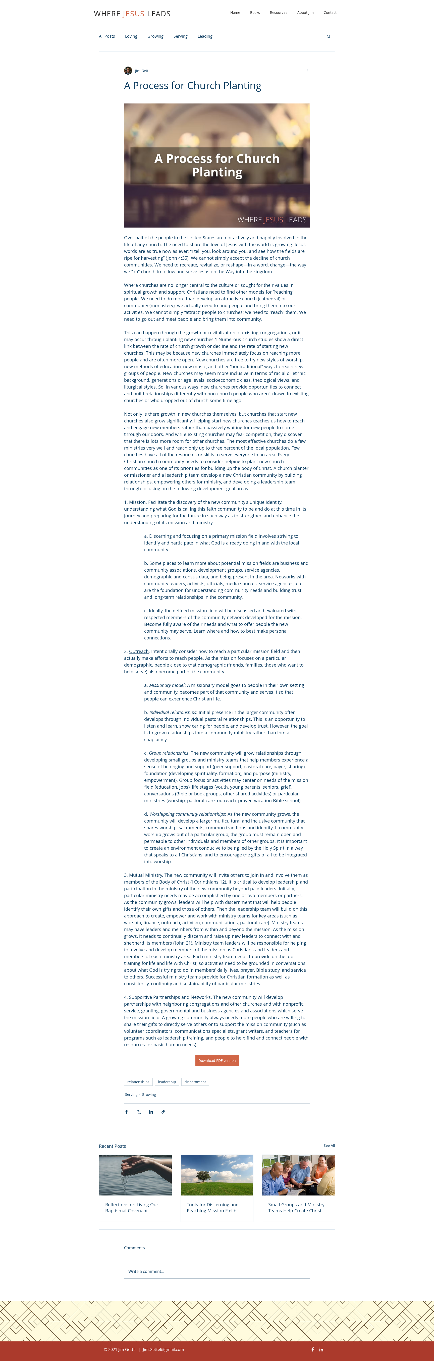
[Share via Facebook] (126, 1111)
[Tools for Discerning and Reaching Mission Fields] (217, 1175)
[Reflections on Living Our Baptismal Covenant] (135, 1175)
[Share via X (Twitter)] (138, 1111)
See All (329, 1145)
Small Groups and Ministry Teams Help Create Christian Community (298, 1208)
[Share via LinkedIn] (151, 1111)
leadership (167, 1081)
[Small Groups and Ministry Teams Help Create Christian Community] (298, 1175)
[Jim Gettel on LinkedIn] (321, 1349)
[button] (328, 36)
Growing (155, 36)
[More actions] (307, 71)
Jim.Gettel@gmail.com (163, 1349)
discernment (195, 1081)
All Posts (107, 36)
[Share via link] (163, 1111)
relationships (138, 1081)
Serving (181, 36)
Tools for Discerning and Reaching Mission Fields (213, 1208)
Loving (131, 36)
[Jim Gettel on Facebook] (312, 1349)
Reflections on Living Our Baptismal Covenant (131, 1208)
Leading (205, 36)
